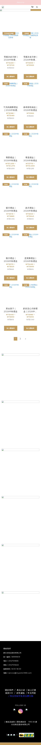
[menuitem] (15, 339)
